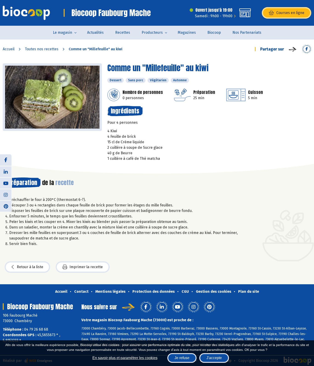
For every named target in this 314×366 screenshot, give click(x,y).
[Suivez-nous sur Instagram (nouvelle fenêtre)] (5, 194)
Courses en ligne (290, 13)
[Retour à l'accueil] (26, 13)
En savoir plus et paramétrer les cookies (124, 358)
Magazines (187, 32)
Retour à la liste (30, 267)
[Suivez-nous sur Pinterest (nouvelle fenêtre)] (5, 206)
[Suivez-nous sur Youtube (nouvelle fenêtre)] (5, 183)
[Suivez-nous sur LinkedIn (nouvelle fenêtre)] (5, 171)
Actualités (95, 32)
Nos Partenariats (246, 32)
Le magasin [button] (62, 32)
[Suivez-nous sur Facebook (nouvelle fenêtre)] (5, 160)
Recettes (122, 32)
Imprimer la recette (86, 267)
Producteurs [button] (152, 32)
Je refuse (181, 358)
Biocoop (214, 32)
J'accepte (214, 358)
